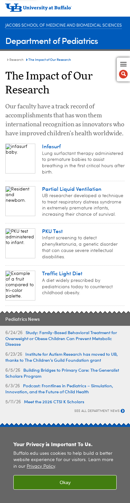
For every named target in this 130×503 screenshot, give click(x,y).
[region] (65, 465)
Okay (65, 482)
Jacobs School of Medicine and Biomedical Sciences (63, 25)
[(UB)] (65, 10)
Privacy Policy (41, 466)
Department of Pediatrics (51, 40)
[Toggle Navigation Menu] (123, 69)
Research (16, 60)
